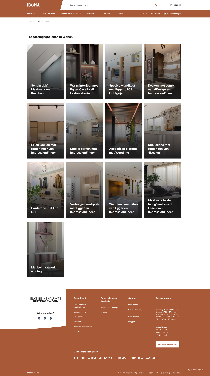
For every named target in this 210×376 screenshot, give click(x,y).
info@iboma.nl (161, 335)
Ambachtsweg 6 (162, 327)
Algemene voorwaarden (143, 373)
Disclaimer (177, 373)
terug (32, 21)
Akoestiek (78, 322)
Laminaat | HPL (80, 312)
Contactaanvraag (135, 309)
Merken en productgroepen (112, 307)
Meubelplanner (49, 13)
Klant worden (133, 317)
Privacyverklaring (125, 373)
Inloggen (174, 5)
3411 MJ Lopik (161, 329)
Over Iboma (133, 305)
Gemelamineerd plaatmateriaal (80, 306)
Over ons (106, 13)
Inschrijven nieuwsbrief (167, 344)
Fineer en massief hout (83, 326)
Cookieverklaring (163, 373)
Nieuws (122, 13)
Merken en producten (69, 13)
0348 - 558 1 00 (162, 333)
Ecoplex (77, 331)
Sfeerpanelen (79, 317)
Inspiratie (90, 13)
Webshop (31, 13)
